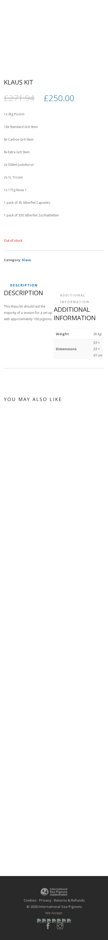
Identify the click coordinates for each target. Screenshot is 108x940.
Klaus (26, 260)
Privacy (45, 900)
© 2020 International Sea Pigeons (54, 906)
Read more (52, 575)
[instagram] (60, 926)
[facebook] (48, 926)
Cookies (30, 900)
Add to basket (53, 719)
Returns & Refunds (69, 900)
